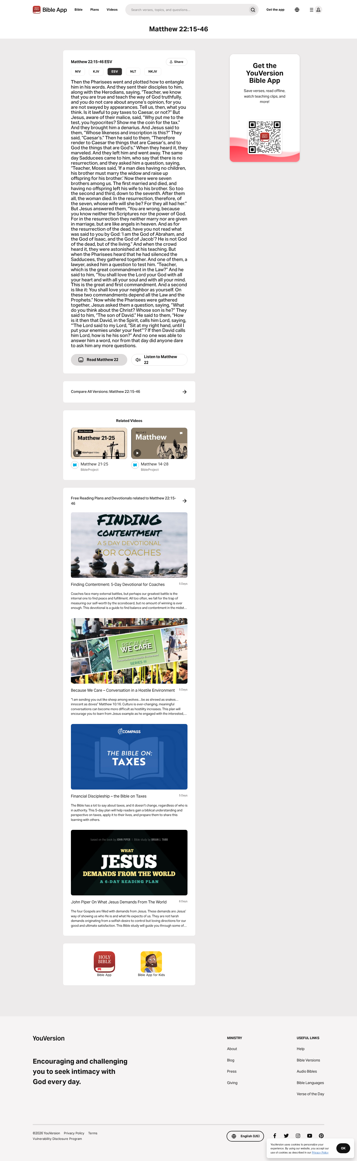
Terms (92, 1133)
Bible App (104, 975)
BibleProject (90, 469)
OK (343, 1148)
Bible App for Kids (151, 975)
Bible (79, 9)
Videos (112, 9)
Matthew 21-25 (99, 463)
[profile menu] (315, 10)
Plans (94, 9)
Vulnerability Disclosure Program (57, 1139)
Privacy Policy (74, 1133)
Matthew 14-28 (159, 463)
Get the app (275, 9)
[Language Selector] (297, 10)
